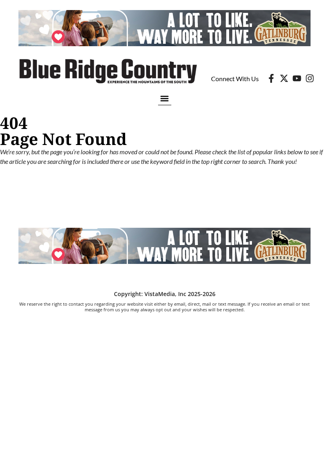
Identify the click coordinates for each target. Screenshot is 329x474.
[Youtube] (296, 78)
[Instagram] (309, 78)
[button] (164, 98)
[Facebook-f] (271, 78)
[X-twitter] (284, 78)
